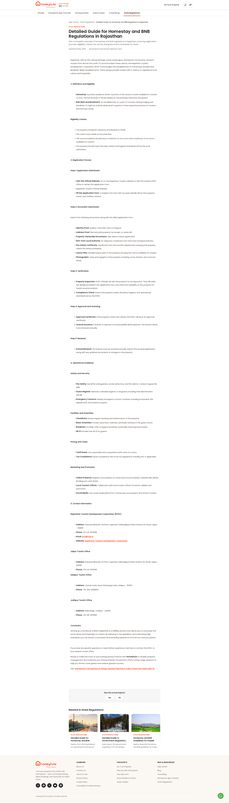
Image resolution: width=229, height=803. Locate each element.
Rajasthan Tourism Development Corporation (106, 541)
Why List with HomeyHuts (127, 770)
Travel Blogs (114, 13)
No (120, 697)
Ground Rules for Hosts (126, 778)
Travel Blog (162, 774)
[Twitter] (49, 785)
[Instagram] (38, 785)
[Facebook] (44, 785)
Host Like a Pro (123, 774)
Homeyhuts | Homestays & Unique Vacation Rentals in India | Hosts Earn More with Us (115, 668)
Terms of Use (81, 774)
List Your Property (171, 5)
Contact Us (81, 770)
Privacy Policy (82, 778)
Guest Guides (99, 13)
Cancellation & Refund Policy (88, 786)
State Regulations (132, 13)
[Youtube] (55, 785)
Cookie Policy (81, 782)
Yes (109, 697)
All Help (41, 13)
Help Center (74, 22)
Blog (159, 770)
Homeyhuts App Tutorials (59, 13)
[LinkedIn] (61, 785)
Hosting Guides (81, 13)
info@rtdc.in (88, 536)
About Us (80, 766)
